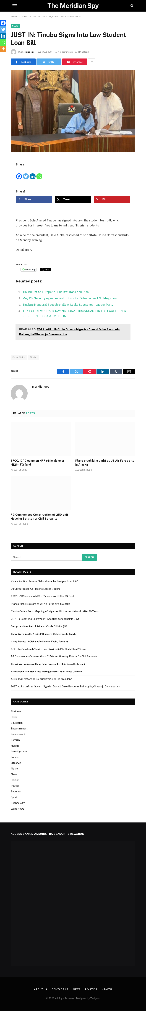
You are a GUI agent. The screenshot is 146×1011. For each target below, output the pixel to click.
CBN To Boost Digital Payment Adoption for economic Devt (45, 618)
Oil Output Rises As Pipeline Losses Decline (36, 588)
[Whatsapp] (39, 173)
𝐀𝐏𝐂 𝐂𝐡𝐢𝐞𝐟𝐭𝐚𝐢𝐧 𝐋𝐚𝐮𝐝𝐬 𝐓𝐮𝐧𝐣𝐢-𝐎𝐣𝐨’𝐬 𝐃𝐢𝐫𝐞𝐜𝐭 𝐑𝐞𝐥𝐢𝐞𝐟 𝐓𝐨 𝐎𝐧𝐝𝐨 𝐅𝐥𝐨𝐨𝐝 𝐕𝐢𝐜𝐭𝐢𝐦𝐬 (48, 649)
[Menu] (14, 6)
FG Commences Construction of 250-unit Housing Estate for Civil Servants (39, 516)
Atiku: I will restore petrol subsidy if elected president (41, 679)
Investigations (19, 751)
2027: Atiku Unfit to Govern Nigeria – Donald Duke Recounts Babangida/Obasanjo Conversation (65, 686)
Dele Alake (18, 357)
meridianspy (27, 52)
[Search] (132, 6)
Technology (18, 803)
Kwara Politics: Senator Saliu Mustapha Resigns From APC (44, 581)
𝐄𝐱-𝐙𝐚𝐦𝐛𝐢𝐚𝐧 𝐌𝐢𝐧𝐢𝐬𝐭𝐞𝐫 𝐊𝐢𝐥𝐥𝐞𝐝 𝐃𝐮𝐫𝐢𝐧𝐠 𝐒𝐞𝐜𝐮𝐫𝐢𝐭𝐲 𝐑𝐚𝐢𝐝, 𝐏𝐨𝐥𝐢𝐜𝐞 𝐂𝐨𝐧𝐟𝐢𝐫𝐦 (46, 671)
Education (17, 722)
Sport (14, 797)
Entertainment (19, 728)
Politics (15, 785)
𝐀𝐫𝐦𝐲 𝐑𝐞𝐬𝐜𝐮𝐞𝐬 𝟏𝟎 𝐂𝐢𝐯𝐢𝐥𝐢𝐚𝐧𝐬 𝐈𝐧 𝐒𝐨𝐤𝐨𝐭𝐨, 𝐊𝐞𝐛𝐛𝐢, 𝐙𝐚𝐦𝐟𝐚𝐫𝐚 (39, 641)
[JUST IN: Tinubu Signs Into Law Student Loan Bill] (73, 111)
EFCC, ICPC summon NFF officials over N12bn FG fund (37, 462)
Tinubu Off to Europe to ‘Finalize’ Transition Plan (55, 292)
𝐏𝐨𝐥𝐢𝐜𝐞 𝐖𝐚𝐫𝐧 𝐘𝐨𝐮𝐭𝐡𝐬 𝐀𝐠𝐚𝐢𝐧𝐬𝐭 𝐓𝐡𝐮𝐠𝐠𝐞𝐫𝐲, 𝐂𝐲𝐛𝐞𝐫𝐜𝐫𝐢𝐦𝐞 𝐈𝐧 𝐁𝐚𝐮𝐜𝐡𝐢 (43, 634)
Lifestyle (16, 762)
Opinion (15, 780)
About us (40, 989)
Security (15, 791)
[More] (3, 49)
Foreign (15, 740)
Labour (15, 757)
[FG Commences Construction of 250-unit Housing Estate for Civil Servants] (41, 493)
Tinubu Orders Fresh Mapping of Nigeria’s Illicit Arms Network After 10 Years (55, 611)
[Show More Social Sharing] (91, 61)
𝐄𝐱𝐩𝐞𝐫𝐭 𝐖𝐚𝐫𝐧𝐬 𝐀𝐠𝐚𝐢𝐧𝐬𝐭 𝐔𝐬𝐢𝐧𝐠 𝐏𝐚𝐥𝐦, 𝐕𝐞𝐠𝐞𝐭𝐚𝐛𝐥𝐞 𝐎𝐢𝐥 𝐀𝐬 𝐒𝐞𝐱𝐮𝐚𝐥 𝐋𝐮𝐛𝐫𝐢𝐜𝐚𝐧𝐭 (48, 664)
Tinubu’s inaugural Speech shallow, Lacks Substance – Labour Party (67, 304)
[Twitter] (26, 173)
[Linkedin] (33, 173)
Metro (14, 768)
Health (15, 745)
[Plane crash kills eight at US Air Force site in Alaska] (105, 439)
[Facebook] (19, 173)
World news (17, 808)
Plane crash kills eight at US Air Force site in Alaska (104, 462)
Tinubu (33, 357)
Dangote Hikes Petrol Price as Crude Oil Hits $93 (39, 626)
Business (16, 711)
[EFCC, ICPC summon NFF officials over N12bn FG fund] (41, 439)
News (15, 26)
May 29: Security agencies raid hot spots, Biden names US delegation (69, 298)
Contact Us (60, 989)
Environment (18, 734)
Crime (14, 717)
